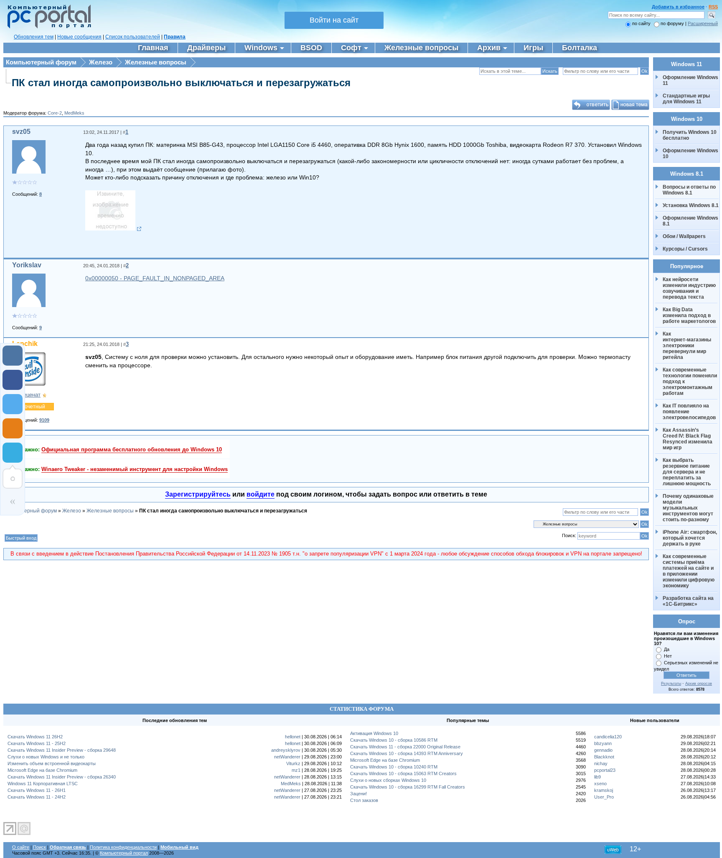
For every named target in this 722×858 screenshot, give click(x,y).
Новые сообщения (79, 37)
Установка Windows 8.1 (691, 205)
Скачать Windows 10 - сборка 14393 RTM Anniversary (406, 753)
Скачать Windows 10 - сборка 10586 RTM (393, 740)
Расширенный (703, 23)
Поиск (39, 847)
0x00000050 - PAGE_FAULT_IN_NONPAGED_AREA (154, 278)
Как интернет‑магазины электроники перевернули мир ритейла (687, 345)
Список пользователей (132, 37)
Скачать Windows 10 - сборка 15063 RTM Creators (403, 773)
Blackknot (604, 756)
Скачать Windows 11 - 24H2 (37, 796)
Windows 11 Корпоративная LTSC (43, 783)
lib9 (597, 776)
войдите (261, 494)
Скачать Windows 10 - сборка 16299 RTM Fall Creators (407, 786)
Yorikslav (26, 265)
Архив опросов (698, 683)
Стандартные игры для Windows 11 (686, 99)
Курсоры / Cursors (685, 249)
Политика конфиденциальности (123, 847)
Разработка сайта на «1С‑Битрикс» (689, 601)
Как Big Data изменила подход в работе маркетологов (689, 315)
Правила (175, 37)
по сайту (641, 23)
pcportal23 (604, 770)
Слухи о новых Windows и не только (46, 756)
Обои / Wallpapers (684, 236)
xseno (600, 783)
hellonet (292, 736)
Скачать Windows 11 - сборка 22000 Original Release (405, 746)
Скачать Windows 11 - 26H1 (37, 790)
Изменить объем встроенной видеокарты (52, 763)
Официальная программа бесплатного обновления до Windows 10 (131, 449)
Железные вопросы (155, 62)
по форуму (673, 23)
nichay (601, 763)
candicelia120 (608, 736)
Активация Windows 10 (374, 733)
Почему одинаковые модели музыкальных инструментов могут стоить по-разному (689, 507)
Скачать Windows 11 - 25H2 (37, 743)
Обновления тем (33, 37)
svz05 (21, 131)
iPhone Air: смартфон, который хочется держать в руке (690, 538)
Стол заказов (364, 800)
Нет (668, 655)
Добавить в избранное (678, 6)
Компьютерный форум (41, 62)
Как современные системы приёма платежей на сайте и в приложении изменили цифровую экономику (689, 571)
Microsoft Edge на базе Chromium (42, 770)
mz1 (296, 770)
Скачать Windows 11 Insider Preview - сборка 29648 (62, 750)
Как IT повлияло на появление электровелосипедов (689, 411)
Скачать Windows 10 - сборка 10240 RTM (393, 766)
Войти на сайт (334, 20)
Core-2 (55, 112)
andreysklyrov (285, 750)
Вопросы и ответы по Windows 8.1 (689, 190)
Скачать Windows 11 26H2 (35, 736)
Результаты (671, 683)
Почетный (33, 407)
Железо (100, 62)
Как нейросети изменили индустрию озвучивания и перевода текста (690, 288)
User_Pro (604, 796)
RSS (713, 6)
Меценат (30, 395)
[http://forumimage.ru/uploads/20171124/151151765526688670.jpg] (113, 229)
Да (666, 649)
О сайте (20, 847)
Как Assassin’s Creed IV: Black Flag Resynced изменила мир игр (688, 439)
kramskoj (603, 790)
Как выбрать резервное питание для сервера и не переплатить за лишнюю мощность (687, 472)
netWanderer (287, 756)
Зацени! (358, 793)
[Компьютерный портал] (47, 27)
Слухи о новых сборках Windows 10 (388, 780)
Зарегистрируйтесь (198, 494)
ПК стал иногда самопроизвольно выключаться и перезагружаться (181, 82)
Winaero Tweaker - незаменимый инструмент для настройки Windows (134, 469)
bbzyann (603, 743)
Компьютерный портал (124, 852)
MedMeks (74, 112)
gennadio (603, 750)
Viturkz (293, 763)
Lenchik (25, 343)
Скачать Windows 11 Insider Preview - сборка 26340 (62, 776)
